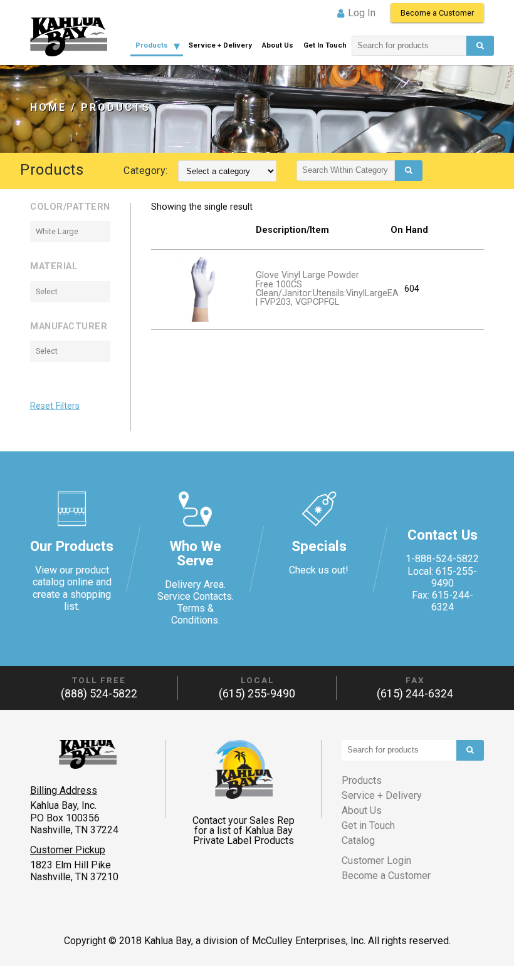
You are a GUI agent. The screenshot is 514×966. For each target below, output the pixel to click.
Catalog (358, 840)
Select (47, 291)
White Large (57, 231)
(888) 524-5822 (99, 693)
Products (151, 45)
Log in (361, 13)
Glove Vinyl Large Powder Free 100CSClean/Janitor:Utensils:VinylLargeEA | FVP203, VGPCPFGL (327, 288)
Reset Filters (55, 406)
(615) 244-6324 (415, 693)
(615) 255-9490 (257, 693)
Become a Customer (437, 13)
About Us (277, 45)
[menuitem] (156, 45)
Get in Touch (325, 45)
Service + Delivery (220, 45)
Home (48, 107)
